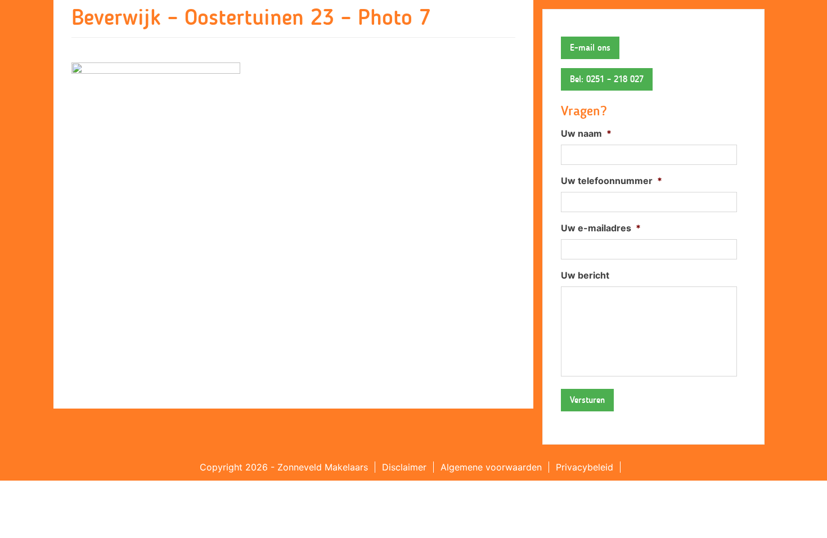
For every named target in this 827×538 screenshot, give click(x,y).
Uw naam (586, 133)
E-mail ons (590, 47)
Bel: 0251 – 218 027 (607, 79)
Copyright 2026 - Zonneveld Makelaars (284, 467)
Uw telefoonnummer (611, 180)
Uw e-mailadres (601, 228)
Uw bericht (585, 275)
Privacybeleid (584, 467)
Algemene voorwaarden (491, 467)
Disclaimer (404, 467)
